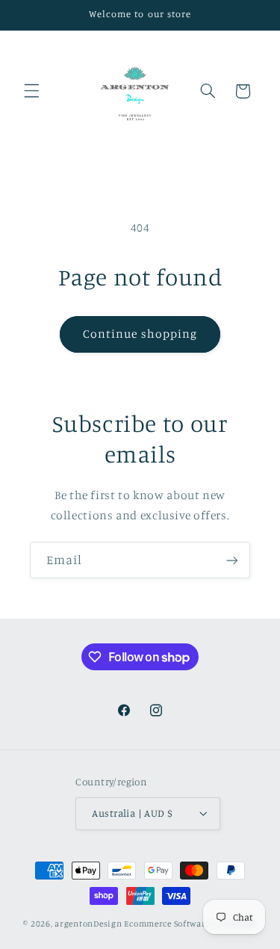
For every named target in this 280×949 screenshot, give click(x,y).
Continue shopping (140, 334)
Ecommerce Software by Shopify (190, 923)
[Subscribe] (232, 560)
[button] (31, 91)
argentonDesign (88, 923)
